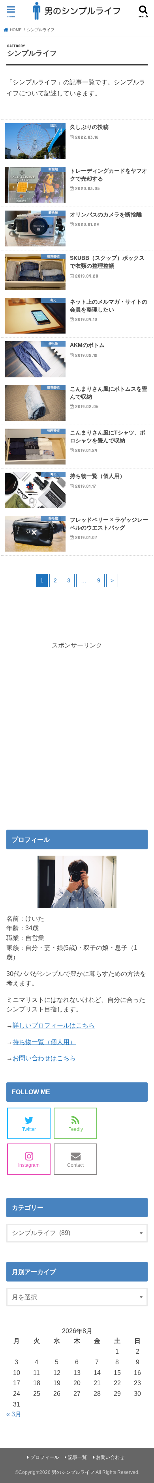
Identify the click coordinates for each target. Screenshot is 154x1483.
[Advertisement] (77, 733)
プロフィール (44, 1457)
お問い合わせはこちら (44, 1057)
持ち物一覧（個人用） (44, 1041)
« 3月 (13, 1414)
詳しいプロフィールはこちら (54, 1025)
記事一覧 (77, 1457)
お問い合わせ (110, 1457)
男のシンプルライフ (73, 1472)
